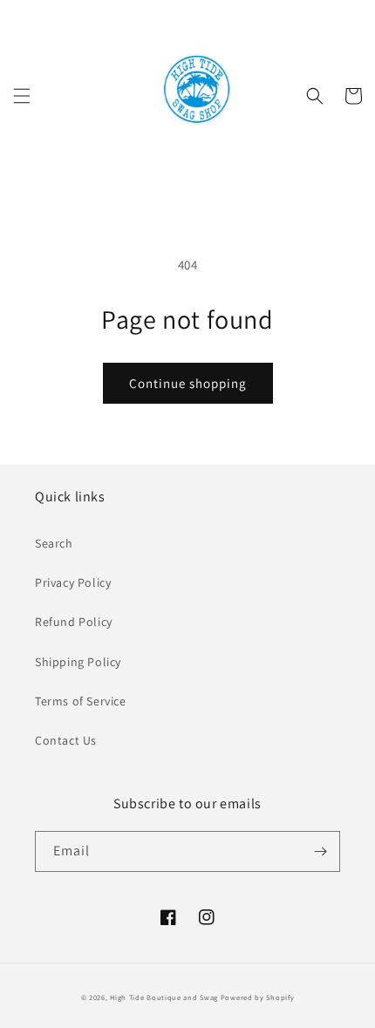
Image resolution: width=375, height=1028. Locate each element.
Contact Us (66, 740)
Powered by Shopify (258, 997)
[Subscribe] (320, 851)
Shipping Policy (78, 662)
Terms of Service (80, 701)
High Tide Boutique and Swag (164, 997)
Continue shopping (188, 383)
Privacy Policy (73, 582)
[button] (22, 96)
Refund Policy (73, 622)
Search (54, 543)
